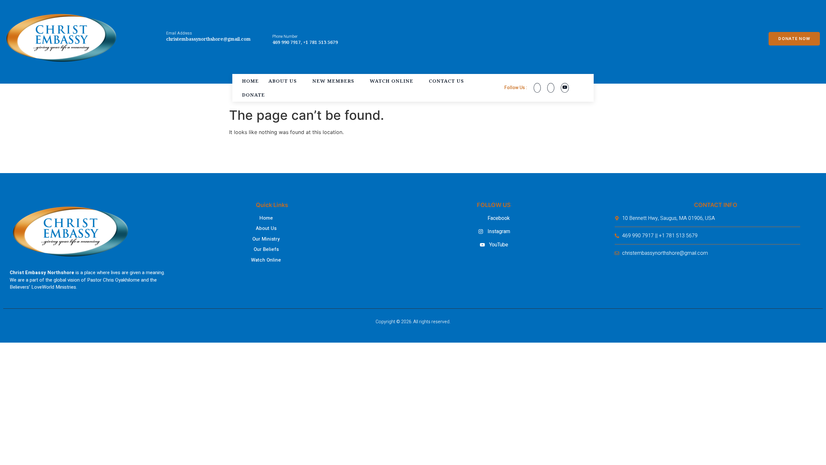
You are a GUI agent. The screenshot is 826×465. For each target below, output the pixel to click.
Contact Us (446, 81)
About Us (282, 81)
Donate (253, 94)
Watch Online (391, 81)
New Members (333, 81)
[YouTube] (565, 88)
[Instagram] (550, 88)
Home (250, 81)
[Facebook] (537, 88)
